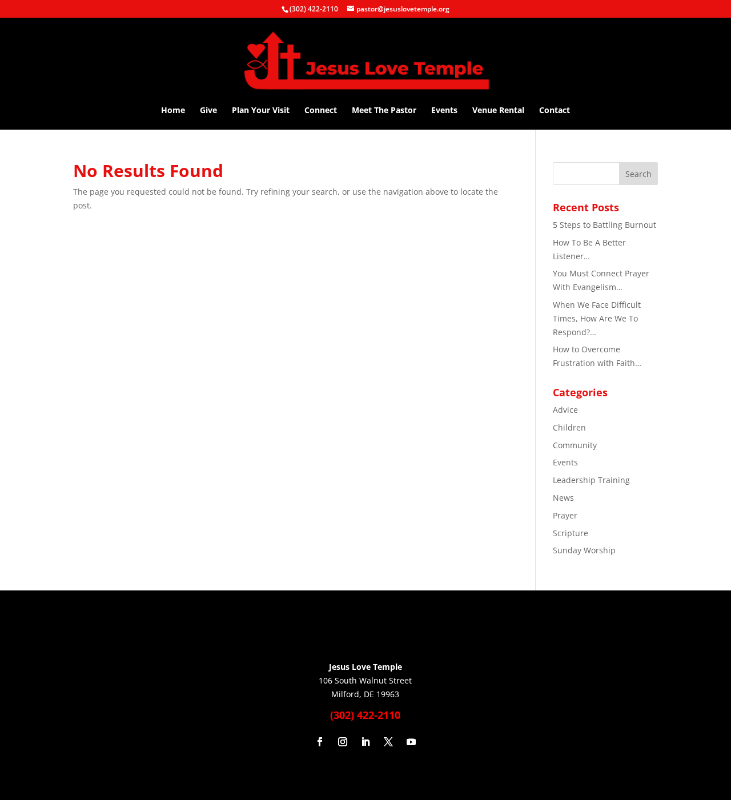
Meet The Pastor (384, 110)
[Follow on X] (388, 742)
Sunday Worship (584, 550)
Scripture (570, 533)
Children (569, 427)
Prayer (565, 515)
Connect (320, 110)
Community (575, 445)
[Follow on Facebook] (320, 742)
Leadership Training (591, 480)
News (563, 497)
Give (208, 110)
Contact (554, 110)
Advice (565, 409)
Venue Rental (498, 110)
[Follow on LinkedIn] (365, 742)
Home (173, 110)
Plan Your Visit (261, 110)
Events (444, 110)
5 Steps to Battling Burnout (604, 224)
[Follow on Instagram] (343, 742)
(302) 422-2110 (314, 9)
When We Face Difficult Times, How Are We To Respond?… (597, 318)
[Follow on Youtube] (411, 742)
